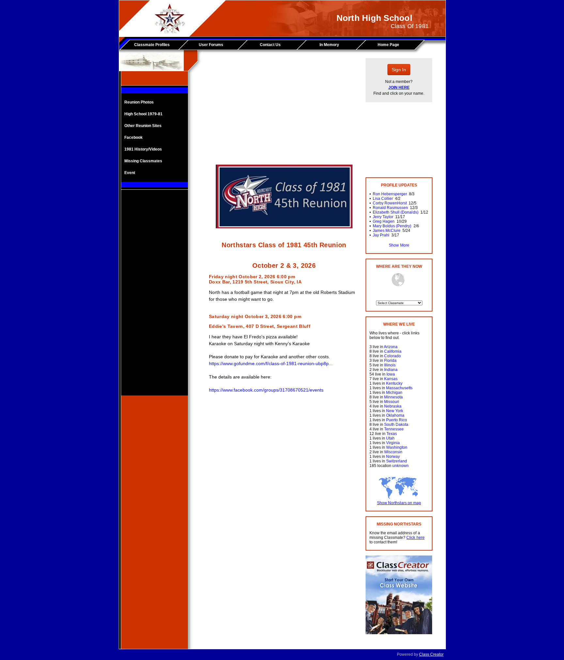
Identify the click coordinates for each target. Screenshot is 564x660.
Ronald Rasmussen (390, 207)
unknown (400, 465)
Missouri (391, 401)
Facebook (133, 137)
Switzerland (396, 461)
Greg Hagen (384, 221)
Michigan (394, 392)
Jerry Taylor (383, 217)
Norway (393, 456)
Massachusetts (399, 388)
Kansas (391, 379)
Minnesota (393, 397)
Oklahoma (395, 415)
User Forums (211, 44)
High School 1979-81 (143, 114)
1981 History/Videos (143, 149)
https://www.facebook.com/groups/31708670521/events (266, 390)
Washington (396, 447)
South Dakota (396, 424)
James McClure (386, 230)
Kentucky (394, 383)
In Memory (329, 44)
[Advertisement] (155, 297)
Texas (391, 433)
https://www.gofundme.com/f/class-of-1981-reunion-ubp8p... (271, 363)
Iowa (390, 374)
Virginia (393, 443)
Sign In (399, 69)
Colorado (392, 356)
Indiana (391, 369)
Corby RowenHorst (390, 203)
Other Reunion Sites (143, 125)
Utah (390, 438)
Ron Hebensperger (390, 194)
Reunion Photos (139, 102)
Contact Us (270, 44)
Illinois (390, 365)
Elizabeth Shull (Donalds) (395, 212)
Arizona (391, 347)
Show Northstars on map (399, 503)
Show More (399, 245)
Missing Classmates (143, 161)
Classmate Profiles (152, 44)
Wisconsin (393, 452)
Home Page (388, 44)
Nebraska (392, 406)
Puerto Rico (396, 420)
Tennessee (394, 429)
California (392, 351)
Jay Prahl (381, 235)
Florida (390, 360)
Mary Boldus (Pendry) (392, 226)
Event (129, 172)
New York (394, 411)
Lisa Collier (383, 198)
